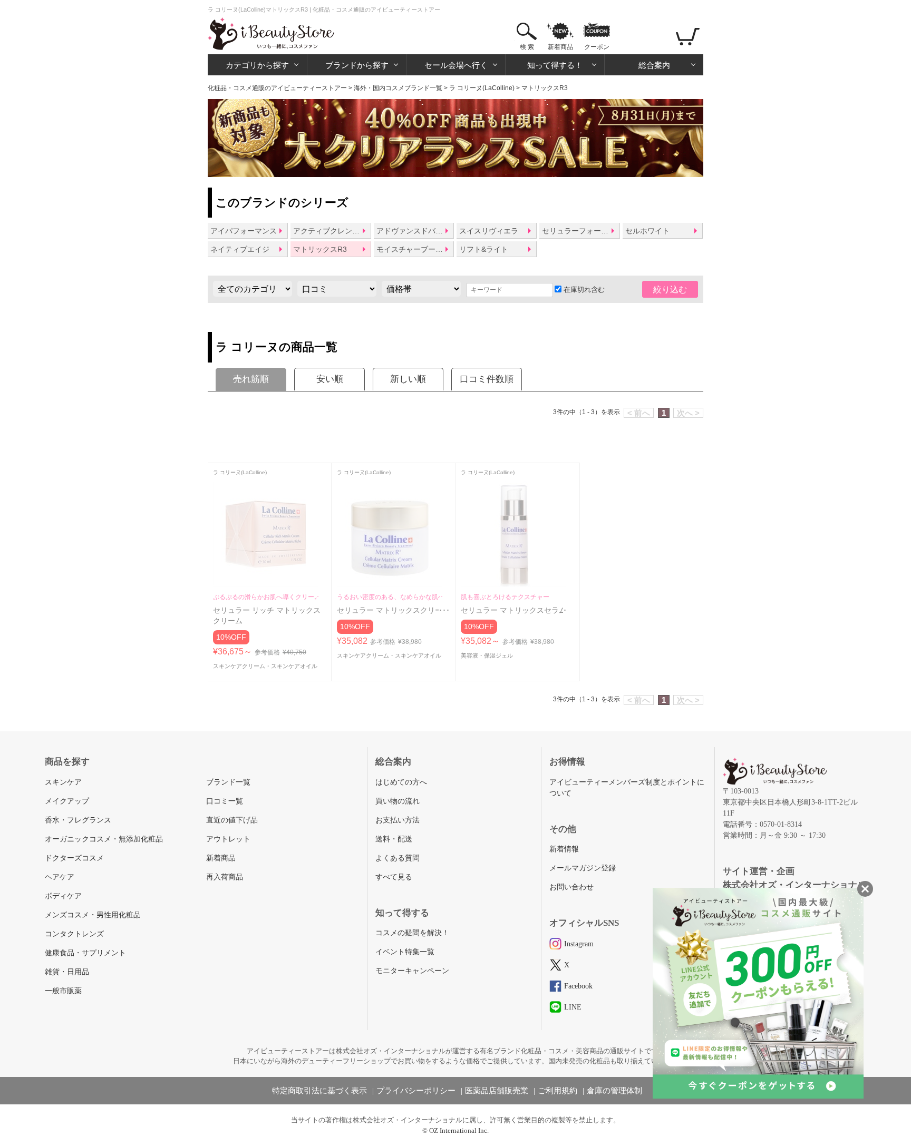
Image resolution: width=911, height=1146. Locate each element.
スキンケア (63, 782)
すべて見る (393, 877)
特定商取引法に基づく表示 (319, 1090)
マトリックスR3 (320, 249)
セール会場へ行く (456, 65)
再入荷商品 (224, 877)
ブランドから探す (357, 65)
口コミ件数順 (486, 379)
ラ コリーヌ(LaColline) (482, 88)
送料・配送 (393, 839)
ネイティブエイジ (239, 249)
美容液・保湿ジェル (487, 655)
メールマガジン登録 (582, 868)
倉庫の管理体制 (614, 1090)
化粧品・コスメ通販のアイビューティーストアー (277, 88)
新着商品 (560, 47)
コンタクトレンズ (74, 934)
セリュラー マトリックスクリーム (393, 610)
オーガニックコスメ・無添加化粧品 (104, 839)
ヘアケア (59, 877)
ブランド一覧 (228, 782)
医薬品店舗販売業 (496, 1090)
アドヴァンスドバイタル (414, 231)
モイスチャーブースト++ (414, 249)
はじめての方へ (401, 782)
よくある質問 (397, 858)
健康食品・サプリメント (85, 953)
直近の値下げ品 (232, 820)
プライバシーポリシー (416, 1090)
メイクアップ (67, 801)
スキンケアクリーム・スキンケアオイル (265, 666)
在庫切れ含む (583, 289)
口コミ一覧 (224, 801)
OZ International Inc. (459, 1130)
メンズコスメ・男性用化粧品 (93, 915)
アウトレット (228, 839)
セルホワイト (647, 231)
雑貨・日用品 (67, 972)
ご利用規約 (557, 1090)
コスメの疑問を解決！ (412, 933)
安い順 (329, 379)
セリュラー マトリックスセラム (513, 610)
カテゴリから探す (257, 65)
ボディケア (63, 896)
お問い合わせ (571, 887)
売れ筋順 (251, 379)
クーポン (596, 47)
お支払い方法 (397, 820)
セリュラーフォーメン (579, 231)
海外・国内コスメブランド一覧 (398, 88)
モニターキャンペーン (412, 971)
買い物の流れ (397, 801)
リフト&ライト (483, 249)
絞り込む (670, 289)
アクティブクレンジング (331, 231)
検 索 (527, 47)
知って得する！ (555, 65)
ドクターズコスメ (74, 858)
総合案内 (654, 65)
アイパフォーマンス (243, 231)
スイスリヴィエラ (488, 231)
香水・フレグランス (78, 820)
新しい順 (408, 379)
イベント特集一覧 (404, 952)
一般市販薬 (63, 991)
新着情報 (564, 849)
